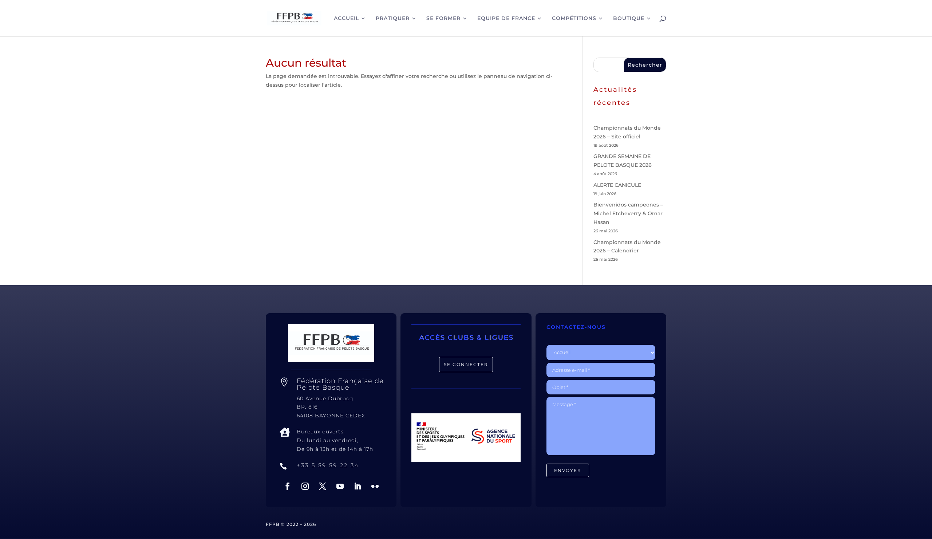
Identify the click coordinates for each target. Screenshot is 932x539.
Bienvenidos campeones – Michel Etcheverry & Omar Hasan (628, 213)
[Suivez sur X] (322, 486)
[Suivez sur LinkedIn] (357, 486)
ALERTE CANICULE (617, 185)
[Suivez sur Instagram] (305, 486)
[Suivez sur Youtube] (340, 486)
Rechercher (645, 65)
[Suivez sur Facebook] (287, 486)
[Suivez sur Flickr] (375, 486)
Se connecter (466, 364)
